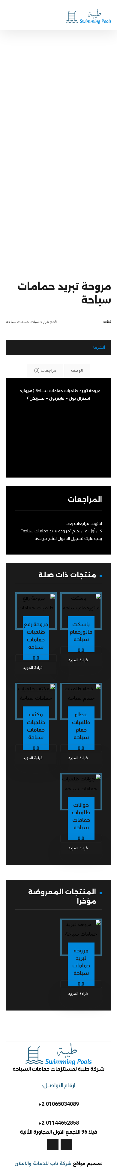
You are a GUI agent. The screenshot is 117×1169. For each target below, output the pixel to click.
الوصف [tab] (77, 371)
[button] (88, 348)
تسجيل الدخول (70, 538)
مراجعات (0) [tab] (45, 371)
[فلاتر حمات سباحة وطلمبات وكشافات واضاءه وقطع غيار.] (88, 15)
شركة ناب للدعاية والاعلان (42, 1164)
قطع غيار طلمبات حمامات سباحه (31, 322)
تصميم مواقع (88, 1164)
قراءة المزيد (78, 660)
